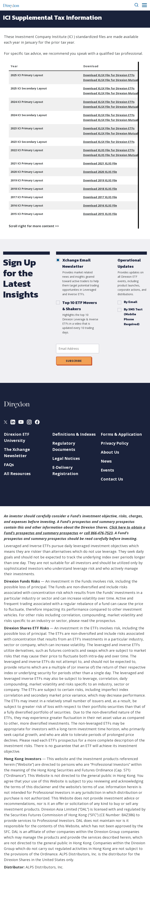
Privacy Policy (114, 443)
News (106, 461)
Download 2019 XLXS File (100, 180)
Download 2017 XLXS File (100, 197)
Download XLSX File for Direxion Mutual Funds (115, 80)
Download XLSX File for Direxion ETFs (109, 75)
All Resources (17, 473)
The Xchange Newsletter (17, 452)
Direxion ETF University (16, 437)
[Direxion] (11, 5)
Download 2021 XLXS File (100, 163)
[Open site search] (137, 5)
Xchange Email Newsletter (76, 263)
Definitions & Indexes (74, 434)
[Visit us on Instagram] (29, 423)
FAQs (9, 464)
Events (107, 470)
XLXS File (110, 172)
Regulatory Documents (63, 446)
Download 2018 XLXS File (100, 189)
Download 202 (93, 172)
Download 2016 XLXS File (100, 205)
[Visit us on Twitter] (5, 422)
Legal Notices (66, 458)
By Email (130, 301)
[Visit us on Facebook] (37, 423)
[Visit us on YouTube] (21, 422)
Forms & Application (121, 434)
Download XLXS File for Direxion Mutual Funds (115, 155)
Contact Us (112, 479)
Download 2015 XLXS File (100, 214)
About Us (110, 452)
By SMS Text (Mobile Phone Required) (133, 317)
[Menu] (144, 5)
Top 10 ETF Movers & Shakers (79, 306)
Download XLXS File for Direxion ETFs (109, 150)
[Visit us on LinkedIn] (12, 423)
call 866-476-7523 (98, 533)
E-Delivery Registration (65, 470)
